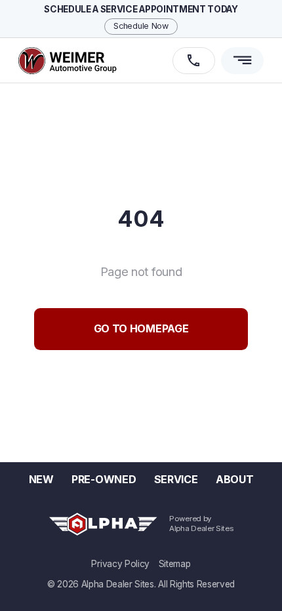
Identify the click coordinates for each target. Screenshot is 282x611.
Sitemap (175, 564)
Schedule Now (140, 26)
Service (176, 479)
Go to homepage (141, 328)
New (41, 479)
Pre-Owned (103, 479)
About (234, 479)
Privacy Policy (120, 564)
